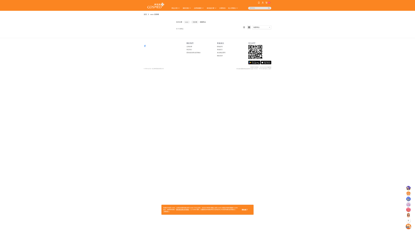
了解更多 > (166, 211)
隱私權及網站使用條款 (194, 52)
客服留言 (220, 49)
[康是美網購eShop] (156, 5)
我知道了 (245, 210)
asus (152, 14)
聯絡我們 (220, 56)
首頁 (145, 14)
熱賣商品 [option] (256, 27)
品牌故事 (189, 46)
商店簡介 (189, 49)
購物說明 (220, 46)
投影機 (156, 14)
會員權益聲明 (221, 52)
